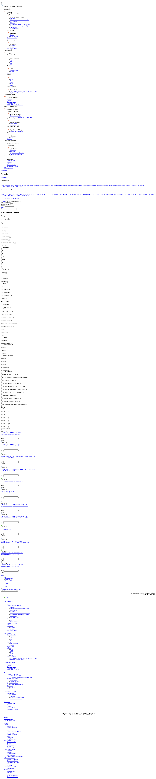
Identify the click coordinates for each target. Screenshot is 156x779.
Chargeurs (9, 100)
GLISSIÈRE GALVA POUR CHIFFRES (11, 541)
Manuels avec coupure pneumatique (19, 25)
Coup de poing (14, 36)
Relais (8, 39)
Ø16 (11, 79)
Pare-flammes (13, 123)
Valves (9, 65)
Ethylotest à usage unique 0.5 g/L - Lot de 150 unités (14, 517)
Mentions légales (8, 719)
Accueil (3, 201)
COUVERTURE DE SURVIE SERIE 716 (12, 481)
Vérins (9, 74)
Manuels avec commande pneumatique (20, 24)
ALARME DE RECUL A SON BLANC (11, 432)
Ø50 (11, 85)
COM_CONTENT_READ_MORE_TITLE (12, 186)
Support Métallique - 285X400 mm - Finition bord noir (15, 542)
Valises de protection (15, 116)
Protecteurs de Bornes (12, 166)
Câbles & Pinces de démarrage (15, 105)
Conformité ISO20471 (6, 529)
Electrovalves (10, 73)
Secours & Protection (12, 111)
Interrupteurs (10, 30)
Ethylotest (13, 137)
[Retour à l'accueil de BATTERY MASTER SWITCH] (6, 597)
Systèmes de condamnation (17, 153)
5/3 (11, 64)
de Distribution (14, 70)
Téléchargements (8, 168)
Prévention (10, 133)
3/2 (11, 59)
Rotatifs (12, 35)
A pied (12, 47)
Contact (6, 586)
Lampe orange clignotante (7, 492)
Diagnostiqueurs (11, 102)
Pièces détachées (14, 28)
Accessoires (13, 27)
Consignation (10, 145)
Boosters (9, 99)
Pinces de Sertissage (12, 165)
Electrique (6, 9)
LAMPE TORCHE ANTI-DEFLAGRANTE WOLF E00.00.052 (18, 469)
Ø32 (11, 82)
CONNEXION (5, 583)
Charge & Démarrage (9, 94)
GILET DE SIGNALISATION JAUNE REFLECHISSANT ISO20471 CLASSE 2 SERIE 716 (26, 528)
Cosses (9, 163)
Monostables (13, 21)
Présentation (10, 726)
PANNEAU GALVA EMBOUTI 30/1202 (12, 553)
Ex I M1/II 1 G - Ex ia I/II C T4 (9, 470)
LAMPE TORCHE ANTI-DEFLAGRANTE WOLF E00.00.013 (18, 456)
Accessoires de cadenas (16, 154)
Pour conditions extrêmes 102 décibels (10, 434)
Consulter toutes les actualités (11, 198)
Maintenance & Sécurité (10, 140)
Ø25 (11, 80)
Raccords (9, 162)
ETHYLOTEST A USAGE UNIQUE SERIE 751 (14, 504)
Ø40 (11, 83)
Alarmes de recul (14, 125)
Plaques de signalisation (16, 131)
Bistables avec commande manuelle (19, 20)
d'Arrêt (12, 71)
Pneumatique (7, 50)
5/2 (11, 62)
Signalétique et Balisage (13, 126)
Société (6, 724)
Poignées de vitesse (12, 48)
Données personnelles (9, 720)
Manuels (12, 23)
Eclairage (9, 139)
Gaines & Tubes (11, 160)
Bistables (12, 18)
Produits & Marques (12, 727)
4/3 (11, 61)
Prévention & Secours (9, 106)
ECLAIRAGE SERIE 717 (7, 491)
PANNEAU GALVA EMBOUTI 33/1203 (12, 564)
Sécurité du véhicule (12, 119)
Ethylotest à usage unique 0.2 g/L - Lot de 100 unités (14, 506)
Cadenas (12, 151)
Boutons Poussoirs (12, 38)
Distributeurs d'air (11, 55)
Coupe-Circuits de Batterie (14, 14)
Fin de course (13, 45)
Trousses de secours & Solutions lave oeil (21, 117)
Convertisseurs (11, 103)
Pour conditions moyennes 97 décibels (10, 445)
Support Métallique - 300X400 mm (10, 554)
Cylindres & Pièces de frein (17, 92)
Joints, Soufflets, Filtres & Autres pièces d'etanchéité (23, 91)
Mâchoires (13, 150)
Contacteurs (10, 41)
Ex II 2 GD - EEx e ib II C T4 (8, 457)
